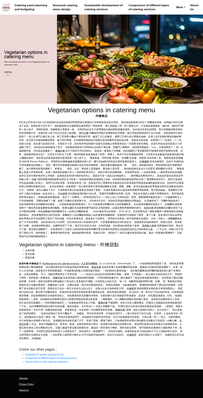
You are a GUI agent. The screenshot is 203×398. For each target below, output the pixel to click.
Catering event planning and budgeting (31, 7)
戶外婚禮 (62, 193)
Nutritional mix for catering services (60, 263)
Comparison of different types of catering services (149, 7)
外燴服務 (144, 161)
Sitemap (23, 378)
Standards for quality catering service (44, 354)
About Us (194, 7)
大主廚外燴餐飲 (89, 263)
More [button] (179, 7)
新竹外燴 (84, 133)
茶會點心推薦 (149, 225)
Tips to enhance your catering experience (46, 361)
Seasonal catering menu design (65, 7)
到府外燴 (148, 208)
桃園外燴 (57, 278)
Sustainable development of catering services (103, 7)
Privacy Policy (26, 384)
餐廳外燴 (60, 151)
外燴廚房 (131, 288)
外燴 (34, 179)
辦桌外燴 (96, 267)
